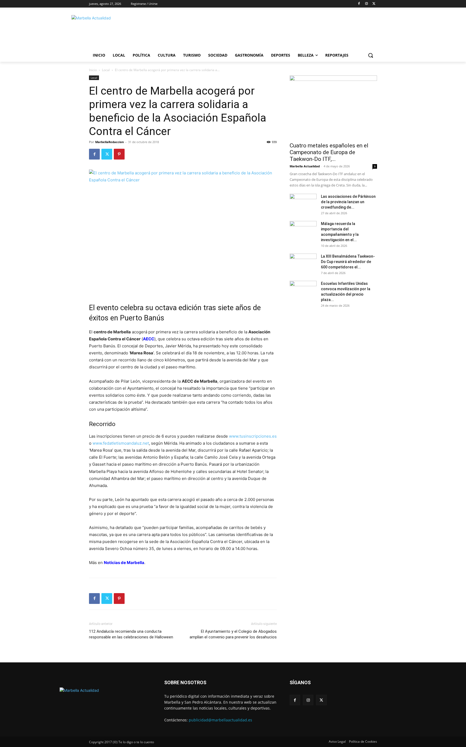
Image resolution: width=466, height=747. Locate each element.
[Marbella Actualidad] (132, 30)
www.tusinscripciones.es (253, 436)
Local (106, 70)
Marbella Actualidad (305, 166)
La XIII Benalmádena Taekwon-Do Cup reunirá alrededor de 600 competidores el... (348, 261)
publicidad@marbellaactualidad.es (220, 719)
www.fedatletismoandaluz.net (120, 443)
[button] (370, 55)
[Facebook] (359, 4)
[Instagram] (366, 4)
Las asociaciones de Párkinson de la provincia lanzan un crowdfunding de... (348, 201)
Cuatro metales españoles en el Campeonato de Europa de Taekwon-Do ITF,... (329, 152)
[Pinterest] (119, 154)
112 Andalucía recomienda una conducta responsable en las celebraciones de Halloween (131, 634)
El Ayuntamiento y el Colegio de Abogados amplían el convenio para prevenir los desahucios (233, 634)
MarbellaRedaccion (109, 142)
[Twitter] (374, 4)
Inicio (93, 70)
